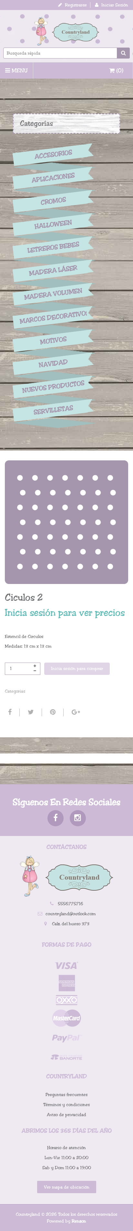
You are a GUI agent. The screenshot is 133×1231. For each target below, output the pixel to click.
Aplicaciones (53, 177)
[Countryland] (66, 31)
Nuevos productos (53, 387)
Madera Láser (53, 271)
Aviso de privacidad (66, 1114)
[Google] (75, 712)
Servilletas (53, 410)
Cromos (53, 201)
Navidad (53, 363)
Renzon (79, 1221)
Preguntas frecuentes (66, 1094)
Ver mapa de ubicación (66, 1187)
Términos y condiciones (66, 1104)
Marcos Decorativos (53, 317)
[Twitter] (30, 712)
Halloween (53, 224)
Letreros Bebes (53, 248)
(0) (119, 70)
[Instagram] (78, 818)
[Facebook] (9, 712)
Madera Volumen (53, 294)
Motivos (53, 340)
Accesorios (53, 154)
